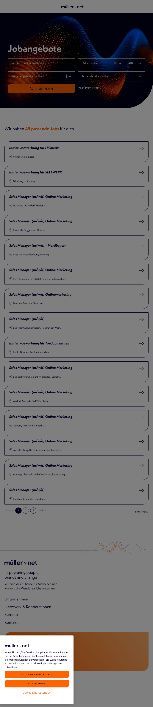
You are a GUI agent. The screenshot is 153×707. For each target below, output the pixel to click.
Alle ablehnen (36, 683)
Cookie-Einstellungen (37, 693)
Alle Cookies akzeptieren (36, 674)
